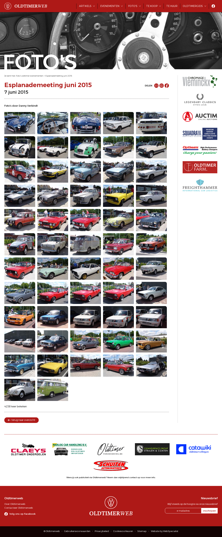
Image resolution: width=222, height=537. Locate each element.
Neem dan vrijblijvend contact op (123, 477)
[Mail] (156, 85)
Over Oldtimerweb (14, 504)
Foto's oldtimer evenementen (29, 76)
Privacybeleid (102, 531)
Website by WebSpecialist (164, 531)
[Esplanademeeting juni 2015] (19, 123)
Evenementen (109, 6)
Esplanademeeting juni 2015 (58, 76)
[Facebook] (167, 85)
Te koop (151, 6)
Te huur (171, 6)
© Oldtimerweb (52, 531)
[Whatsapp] (161, 85)
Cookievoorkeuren (123, 531)
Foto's (132, 6)
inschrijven (209, 510)
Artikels (85, 6)
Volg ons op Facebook (22, 513)
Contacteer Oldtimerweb (18, 507)
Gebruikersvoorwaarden (77, 531)
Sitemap (142, 531)
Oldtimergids (193, 6)
